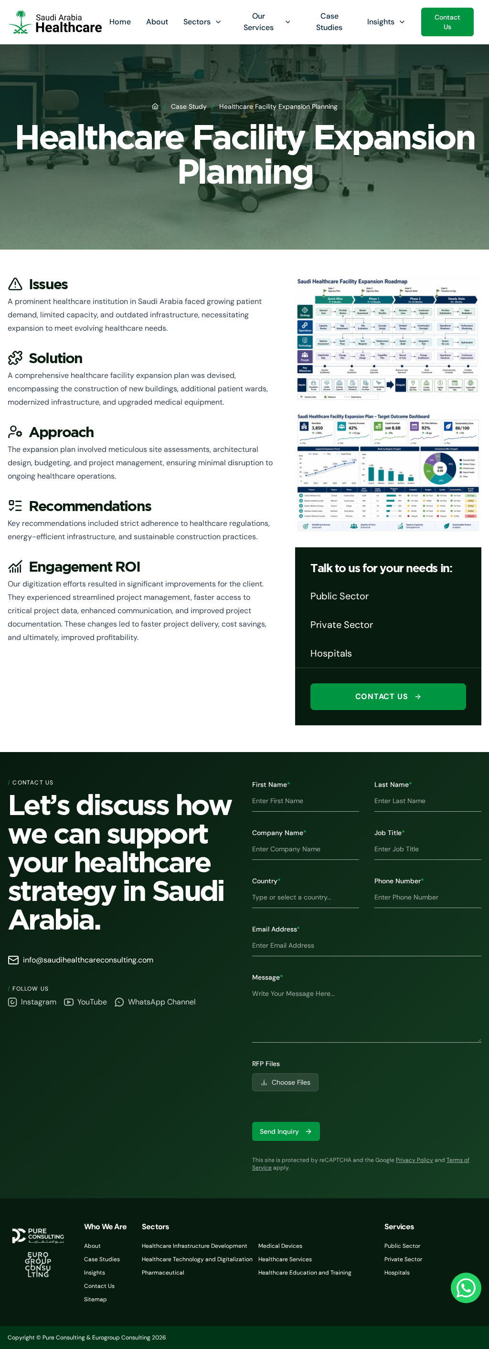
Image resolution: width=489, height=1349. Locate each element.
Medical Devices (280, 1246)
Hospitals (397, 1272)
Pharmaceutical (163, 1272)
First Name (271, 784)
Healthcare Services (285, 1259)
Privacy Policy (414, 1160)
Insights (380, 22)
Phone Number (399, 881)
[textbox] (366, 1013)
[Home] (155, 106)
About (157, 22)
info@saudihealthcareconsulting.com (88, 960)
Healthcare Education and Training (304, 1272)
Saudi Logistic (375, 1337)
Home (120, 22)
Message (267, 977)
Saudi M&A (474, 1337)
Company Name (279, 832)
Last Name (393, 784)
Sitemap (95, 1299)
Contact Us (447, 22)
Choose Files (291, 1082)
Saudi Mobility (426, 1337)
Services (399, 1227)
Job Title (389, 832)
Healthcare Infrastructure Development (194, 1246)
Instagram (38, 1002)
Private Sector (403, 1259)
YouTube (92, 1002)
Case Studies (102, 1259)
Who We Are (105, 1227)
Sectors (197, 22)
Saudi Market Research (213, 1337)
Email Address (276, 929)
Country (266, 881)
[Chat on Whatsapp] (466, 1288)
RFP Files (266, 1063)
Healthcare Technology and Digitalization (197, 1259)
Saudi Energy (326, 1337)
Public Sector (402, 1246)
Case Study (189, 106)
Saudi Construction (273, 1337)
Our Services (259, 21)
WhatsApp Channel (162, 1002)
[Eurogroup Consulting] (55, 22)
